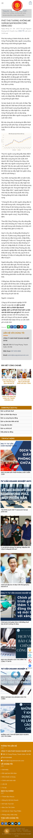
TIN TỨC (19, 831)
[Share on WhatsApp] (8, 326)
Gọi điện (30, 662)
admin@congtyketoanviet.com (18, 355)
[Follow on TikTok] (9, 823)
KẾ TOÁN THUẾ (20, 828)
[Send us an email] (15, 823)
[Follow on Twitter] (12, 823)
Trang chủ (6, 11)
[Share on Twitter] (15, 326)
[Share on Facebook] (11, 326)
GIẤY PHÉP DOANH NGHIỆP (13, 830)
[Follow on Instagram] (5, 823)
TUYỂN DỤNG (27, 831)
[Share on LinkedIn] (24, 326)
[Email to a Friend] (18, 326)
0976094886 (7, 757)
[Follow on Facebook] (2, 823)
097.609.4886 (16, 351)
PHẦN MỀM (25, 830)
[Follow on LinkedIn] (19, 823)
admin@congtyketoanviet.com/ (13, 761)
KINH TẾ (21, 31)
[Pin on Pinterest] (21, 326)
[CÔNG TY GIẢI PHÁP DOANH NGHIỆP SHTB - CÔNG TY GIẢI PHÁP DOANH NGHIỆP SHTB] (17, 5)
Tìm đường (30, 652)
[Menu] (2, 3)
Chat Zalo (30, 657)
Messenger (30, 668)
